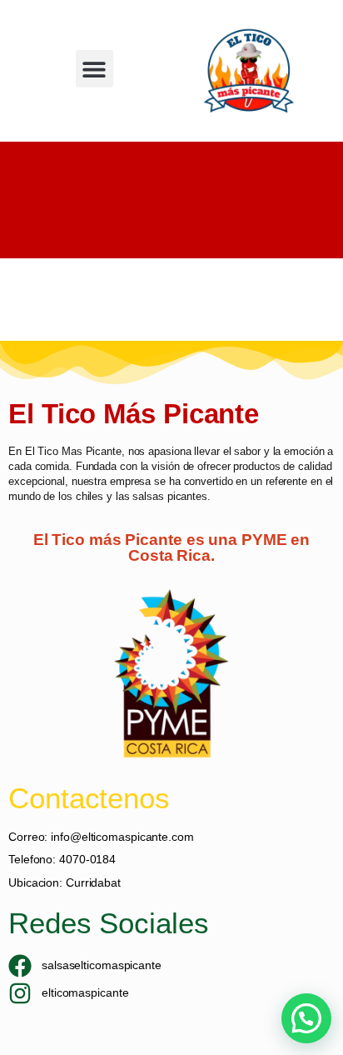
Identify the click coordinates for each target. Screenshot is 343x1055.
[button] (94, 69)
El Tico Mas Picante (73, 451)
